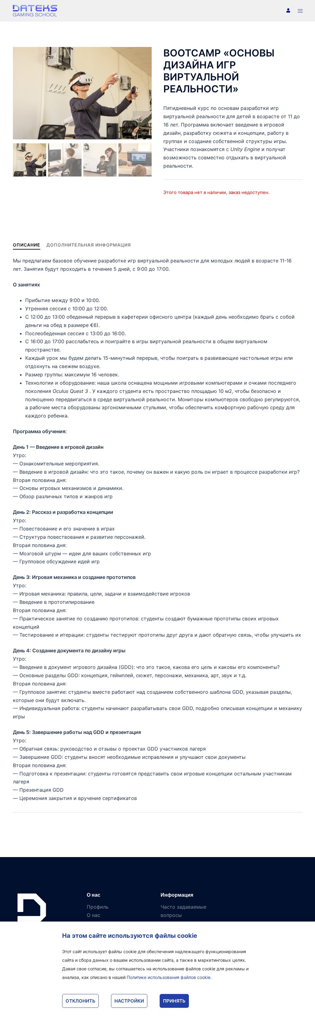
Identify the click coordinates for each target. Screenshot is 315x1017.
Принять (174, 1001)
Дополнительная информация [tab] (88, 244)
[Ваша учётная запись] (287, 10)
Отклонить (80, 1001)
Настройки (129, 1001)
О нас (93, 915)
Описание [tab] (26, 244)
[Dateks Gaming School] (35, 10)
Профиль (98, 907)
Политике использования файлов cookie (168, 977)
